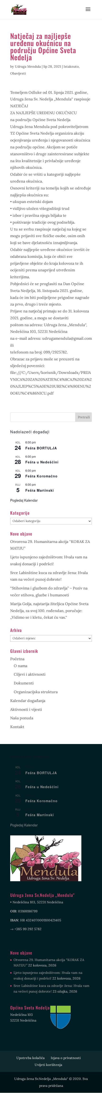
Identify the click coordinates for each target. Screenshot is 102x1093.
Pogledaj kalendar (24, 500)
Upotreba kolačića (30, 1058)
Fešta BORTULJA (41, 448)
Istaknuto (71, 66)
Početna (17, 658)
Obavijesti (18, 73)
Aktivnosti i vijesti (26, 709)
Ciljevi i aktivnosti (30, 674)
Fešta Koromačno (41, 476)
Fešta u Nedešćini (42, 462)
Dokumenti (24, 683)
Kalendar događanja (27, 700)
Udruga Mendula (28, 66)
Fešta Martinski (39, 490)
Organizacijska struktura (36, 691)
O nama (20, 665)
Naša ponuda (21, 718)
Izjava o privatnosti (66, 1058)
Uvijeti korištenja (48, 1065)
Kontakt (17, 726)
